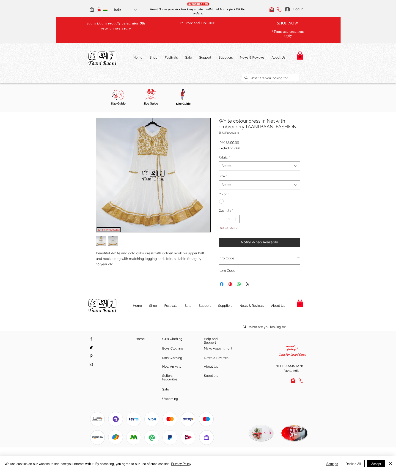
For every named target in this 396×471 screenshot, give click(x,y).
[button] (198, 4)
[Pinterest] (91, 356)
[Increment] (236, 219)
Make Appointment (218, 348)
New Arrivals (171, 366)
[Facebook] (91, 339)
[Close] (390, 463)
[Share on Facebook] (221, 284)
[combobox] (259, 165)
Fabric (224, 157)
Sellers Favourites (169, 377)
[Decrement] (222, 219)
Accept (376, 463)
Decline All (353, 463)
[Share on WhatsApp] (239, 284)
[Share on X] (247, 284)
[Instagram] (91, 364)
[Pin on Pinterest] (230, 284)
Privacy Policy (181, 463)
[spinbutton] (229, 219)
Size (223, 176)
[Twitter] (91, 347)
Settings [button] (332, 463)
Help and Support (211, 340)
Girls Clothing (172, 339)
